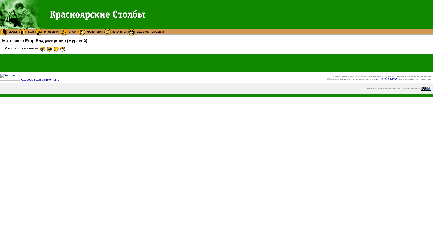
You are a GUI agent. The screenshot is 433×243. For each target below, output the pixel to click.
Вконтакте (52, 79)
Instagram (39, 79)
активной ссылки (386, 78)
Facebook (27, 79)
